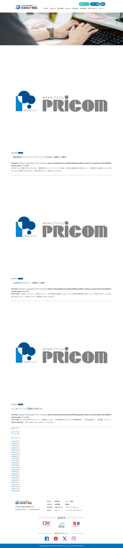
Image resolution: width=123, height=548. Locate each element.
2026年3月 (14, 445)
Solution (68, 8)
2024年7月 (14, 475)
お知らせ (53, 8)
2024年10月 (14, 469)
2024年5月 (14, 478)
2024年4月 (14, 480)
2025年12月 (14, 450)
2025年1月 (14, 465)
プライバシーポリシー (72, 507)
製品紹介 (76, 8)
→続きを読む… (58, 170)
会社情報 (60, 8)
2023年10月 (14, 491)
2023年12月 (14, 486)
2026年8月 (14, 441)
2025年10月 (14, 454)
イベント (14, 434)
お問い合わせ (92, 8)
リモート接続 (95, 4)
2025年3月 (14, 460)
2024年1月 (14, 484)
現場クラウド (83, 4)
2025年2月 (14, 463)
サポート (102, 8)
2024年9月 (14, 471)
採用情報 (83, 8)
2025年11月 (14, 452)
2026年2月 (14, 448)
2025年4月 (14, 458)
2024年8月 (14, 473)
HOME (45, 8)
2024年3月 (14, 482)
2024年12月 (14, 467)
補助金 (103, 4)
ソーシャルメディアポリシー (74, 510)
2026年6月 (14, 443)
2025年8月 (14, 456)
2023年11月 (14, 488)
